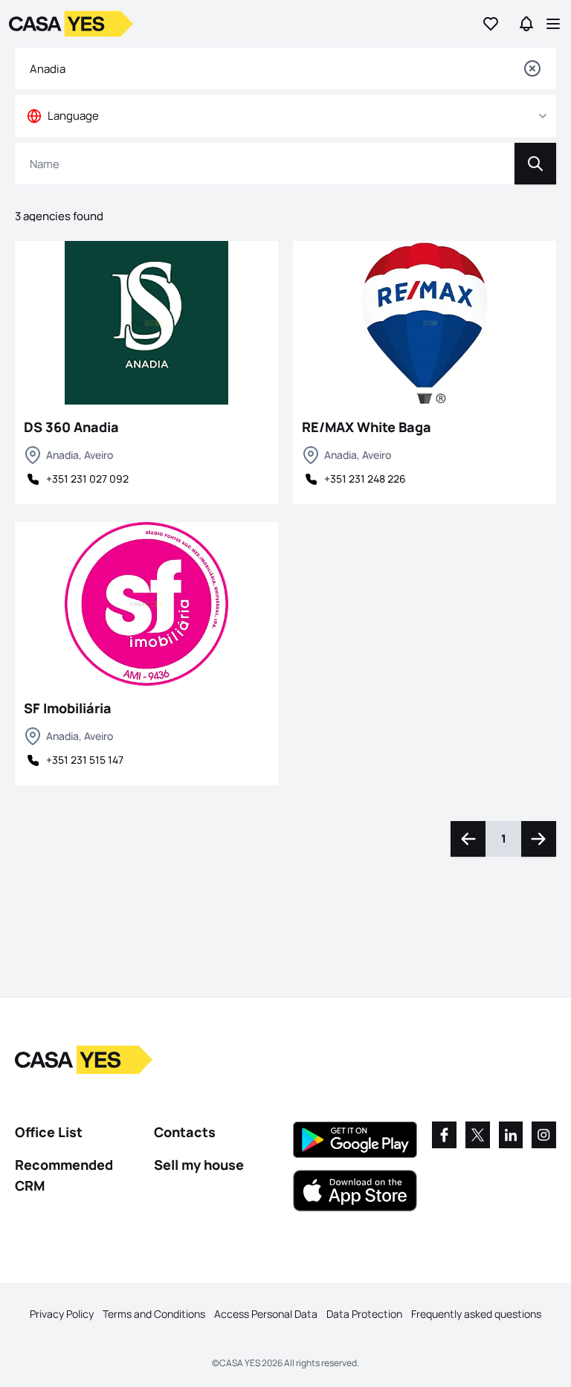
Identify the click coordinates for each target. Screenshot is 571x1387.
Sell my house (199, 1165)
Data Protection (364, 1314)
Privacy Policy (62, 1314)
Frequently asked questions (476, 1314)
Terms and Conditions (154, 1314)
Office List (49, 1132)
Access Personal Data (265, 1314)
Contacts (185, 1132)
